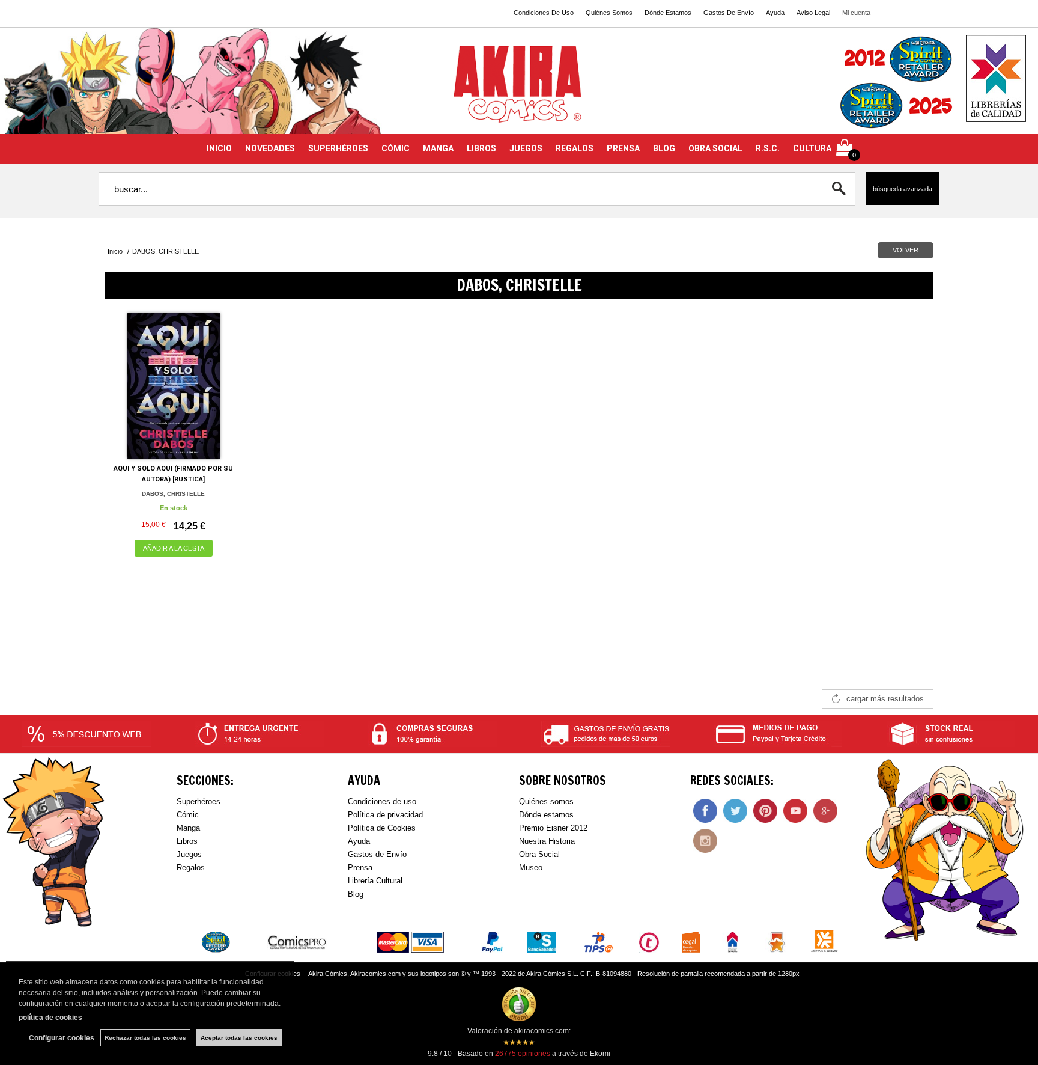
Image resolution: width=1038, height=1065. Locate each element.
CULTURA (812, 148)
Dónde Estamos (668, 12)
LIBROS (481, 148)
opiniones (522, 1053)
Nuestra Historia (547, 841)
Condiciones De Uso (544, 12)
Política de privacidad (385, 814)
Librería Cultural (375, 880)
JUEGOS (525, 148)
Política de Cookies (382, 827)
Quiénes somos (546, 801)
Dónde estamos (546, 814)
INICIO (219, 148)
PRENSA (623, 148)
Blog (355, 894)
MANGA (438, 148)
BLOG (664, 148)
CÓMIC (395, 148)
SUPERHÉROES (338, 148)
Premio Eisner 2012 (553, 827)
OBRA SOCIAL (715, 148)
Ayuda (775, 12)
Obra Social (539, 854)
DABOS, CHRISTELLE (173, 493)
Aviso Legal (813, 12)
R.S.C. (768, 148)
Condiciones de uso (382, 801)
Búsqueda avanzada (902, 188)
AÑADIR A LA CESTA (173, 548)
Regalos (191, 867)
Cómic (188, 814)
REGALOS (574, 148)
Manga (188, 827)
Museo (530, 867)
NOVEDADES (270, 148)
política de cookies (50, 1017)
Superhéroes (198, 801)
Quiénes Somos (609, 12)
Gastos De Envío (728, 12)
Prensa (360, 867)
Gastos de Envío (377, 854)
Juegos (189, 854)
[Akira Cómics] (519, 88)
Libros (187, 841)
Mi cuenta (856, 12)
